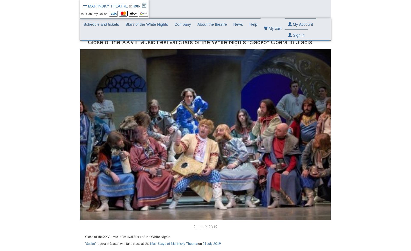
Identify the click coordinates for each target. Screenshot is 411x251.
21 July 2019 (212, 243)
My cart (274, 28)
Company (182, 24)
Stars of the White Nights (146, 24)
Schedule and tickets (101, 24)
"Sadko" (90, 243)
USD (136, 6)
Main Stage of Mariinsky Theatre (174, 243)
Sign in (298, 35)
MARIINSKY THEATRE (114, 6)
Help (253, 24)
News (238, 24)
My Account (302, 24)
